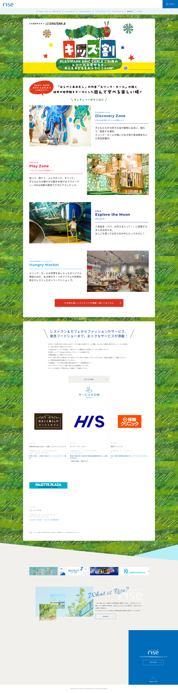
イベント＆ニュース (101, 11)
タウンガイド (57, 11)
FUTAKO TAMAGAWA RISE (86, 688)
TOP (30, 532)
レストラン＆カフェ (85, 11)
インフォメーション (42, 11)
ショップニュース (117, 11)
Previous (28, 571)
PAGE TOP (153, 681)
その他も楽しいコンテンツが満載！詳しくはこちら (89, 302)
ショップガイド (70, 11)
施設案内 (130, 11)
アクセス (139, 11)
